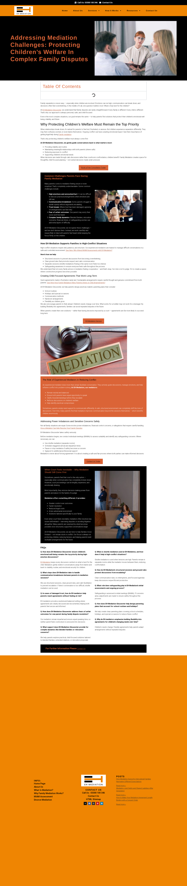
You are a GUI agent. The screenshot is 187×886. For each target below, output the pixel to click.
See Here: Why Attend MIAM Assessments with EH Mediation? (89, 250)
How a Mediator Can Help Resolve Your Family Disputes (61, 428)
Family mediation (65, 134)
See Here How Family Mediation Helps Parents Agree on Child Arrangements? (76, 283)
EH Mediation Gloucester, (52, 110)
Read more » (121, 786)
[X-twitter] (85, 803)
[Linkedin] (101, 803)
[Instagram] (93, 803)
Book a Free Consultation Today (93, 168)
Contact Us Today (93, 461)
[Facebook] (89, 803)
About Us (78, 11)
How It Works (112, 11)
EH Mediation (45, 562)
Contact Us (151, 11)
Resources (132, 11)
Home (65, 11)
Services (92, 11)
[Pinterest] (97, 803)
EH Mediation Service (93, 321)
